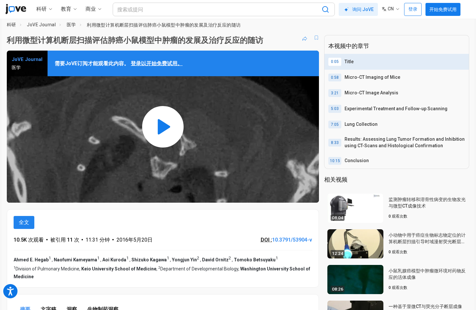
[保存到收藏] (316, 37)
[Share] (304, 37)
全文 (24, 222)
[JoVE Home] (15, 9)
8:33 (335, 142)
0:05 (335, 61)
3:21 (335, 93)
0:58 (335, 77)
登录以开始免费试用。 (157, 63)
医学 (71, 24)
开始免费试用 (443, 9)
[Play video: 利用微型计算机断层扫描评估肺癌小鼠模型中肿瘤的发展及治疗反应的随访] (163, 127)
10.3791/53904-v (292, 240)
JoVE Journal (41, 24)
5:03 (335, 108)
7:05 (335, 124)
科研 (11, 24)
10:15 (335, 161)
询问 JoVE (363, 9)
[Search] (325, 9)
